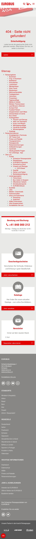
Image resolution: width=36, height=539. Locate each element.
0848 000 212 (6, 370)
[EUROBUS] (8, 4)
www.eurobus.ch (7, 372)
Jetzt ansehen (9, 308)
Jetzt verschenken (11, 275)
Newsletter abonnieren (12, 343)
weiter (6, 54)
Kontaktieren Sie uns (8, 377)
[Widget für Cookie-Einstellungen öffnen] (3, 535)
